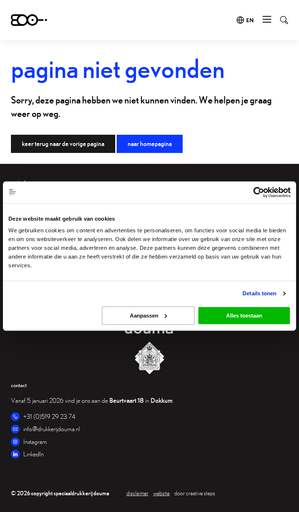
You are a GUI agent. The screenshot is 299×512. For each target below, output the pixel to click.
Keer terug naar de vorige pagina (63, 143)
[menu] (267, 20)
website (161, 493)
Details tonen (259, 293)
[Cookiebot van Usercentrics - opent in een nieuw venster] (259, 192)
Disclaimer (137, 493)
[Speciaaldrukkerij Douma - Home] (29, 20)
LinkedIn (33, 454)
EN (250, 20)
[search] (280, 20)
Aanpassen (144, 315)
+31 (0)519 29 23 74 (49, 416)
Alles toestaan (244, 315)
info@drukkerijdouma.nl (51, 429)
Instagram (35, 441)
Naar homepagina (150, 143)
